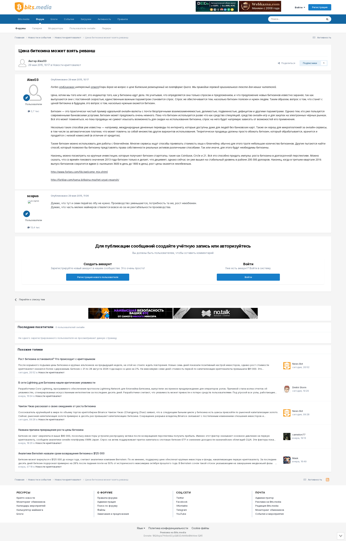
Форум (40, 19)
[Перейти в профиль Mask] (286, 460)
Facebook (181, 501)
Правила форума (107, 497)
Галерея (37, 28)
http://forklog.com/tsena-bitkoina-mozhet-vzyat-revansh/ (85, 179)
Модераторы (55, 28)
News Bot (297, 363)
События (69, 19)
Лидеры (106, 28)
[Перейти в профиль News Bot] (286, 365)
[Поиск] (327, 19)
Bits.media (23, 19)
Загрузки (86, 19)
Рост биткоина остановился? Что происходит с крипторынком (56, 359)
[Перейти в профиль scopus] (33, 209)
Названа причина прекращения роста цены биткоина (50, 429)
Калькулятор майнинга (30, 509)
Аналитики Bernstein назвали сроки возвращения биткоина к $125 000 (61, 453)
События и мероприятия (269, 513)
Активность (104, 19)
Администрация (106, 501)
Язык (140, 528)
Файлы (101, 509)
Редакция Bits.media (266, 505)
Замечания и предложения (113, 513)
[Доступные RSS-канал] (327, 479)
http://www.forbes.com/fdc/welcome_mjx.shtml (79, 171)
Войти (299, 7)
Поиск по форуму (107, 505)
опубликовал (67, 87)
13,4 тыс (35, 227)
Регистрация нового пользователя (97, 277)
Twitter (180, 497)
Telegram (181, 509)
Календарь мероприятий (31, 505)
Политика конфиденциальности (168, 528)
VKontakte (182, 505)
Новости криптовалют (67, 64)
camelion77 (298, 434)
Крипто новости (26, 497)
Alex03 (41, 61)
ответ (95, 87)
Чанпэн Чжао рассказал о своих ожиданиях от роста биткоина (57, 406)
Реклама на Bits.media (268, 501)
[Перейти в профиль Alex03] (22, 63)
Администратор (264, 497)
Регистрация (319, 7)
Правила (122, 19)
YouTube (181, 513)
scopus (33, 196)
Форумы (20, 28)
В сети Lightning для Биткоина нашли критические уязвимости (56, 382)
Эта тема (313, 19)
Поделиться (287, 63)
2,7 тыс (34, 111)
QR (200, 535)
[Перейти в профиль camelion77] (286, 436)
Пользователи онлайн (82, 28)
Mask (295, 458)
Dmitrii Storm (299, 387)
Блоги (54, 19)
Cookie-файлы (200, 528)
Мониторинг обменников (31, 501)
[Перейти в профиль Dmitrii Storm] (286, 389)
